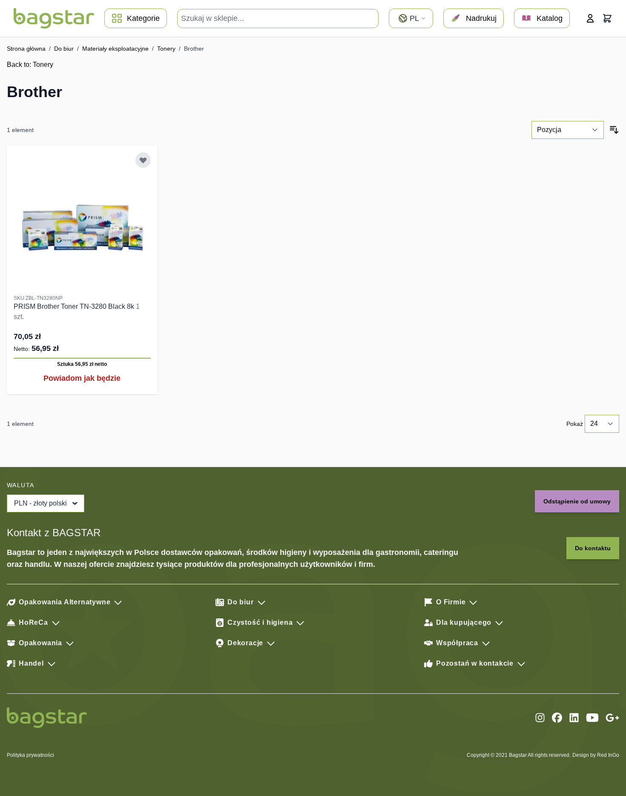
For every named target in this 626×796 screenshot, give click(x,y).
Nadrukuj (481, 18)
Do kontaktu (593, 548)
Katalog (550, 18)
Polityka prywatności (30, 755)
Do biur (64, 48)
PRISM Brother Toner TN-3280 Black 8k (75, 306)
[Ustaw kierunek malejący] (614, 130)
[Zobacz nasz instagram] (540, 718)
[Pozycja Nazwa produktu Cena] (567, 130)
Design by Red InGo (595, 755)
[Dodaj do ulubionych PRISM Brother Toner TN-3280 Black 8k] (143, 160)
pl (414, 18)
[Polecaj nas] (612, 718)
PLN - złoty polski (40, 503)
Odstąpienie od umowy (577, 501)
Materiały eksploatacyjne (115, 48)
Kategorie (143, 18)
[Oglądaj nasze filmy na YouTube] (592, 717)
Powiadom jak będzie (82, 378)
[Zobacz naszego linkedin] (574, 718)
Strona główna (26, 48)
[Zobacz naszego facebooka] (557, 718)
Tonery (166, 48)
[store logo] (54, 18)
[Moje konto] (590, 18)
